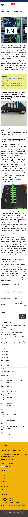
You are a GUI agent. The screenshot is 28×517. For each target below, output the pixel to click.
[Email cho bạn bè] (15, 292)
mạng (13, 298)
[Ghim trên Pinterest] (18, 292)
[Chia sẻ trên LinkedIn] (20, 292)
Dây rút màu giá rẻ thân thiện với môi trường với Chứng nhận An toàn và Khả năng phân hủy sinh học (13, 342)
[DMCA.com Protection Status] (5, 466)
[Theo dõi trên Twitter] (7, 499)
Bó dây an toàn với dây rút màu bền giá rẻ (11, 329)
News (2, 9)
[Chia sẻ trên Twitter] (12, 292)
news (16, 298)
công (2, 298)
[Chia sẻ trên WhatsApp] (7, 292)
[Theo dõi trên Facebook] (11, 1)
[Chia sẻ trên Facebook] (10, 292)
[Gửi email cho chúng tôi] (15, 1)
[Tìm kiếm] (26, 4)
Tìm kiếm (3, 312)
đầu (8, 298)
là (10, 298)
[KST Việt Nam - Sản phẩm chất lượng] (14, 4)
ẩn (8, 76)
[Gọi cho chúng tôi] (16, 1)
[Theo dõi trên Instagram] (12, 1)
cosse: (5, 298)
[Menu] (2, 5)
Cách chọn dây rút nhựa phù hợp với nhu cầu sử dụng (21, 303)
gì (9, 298)
